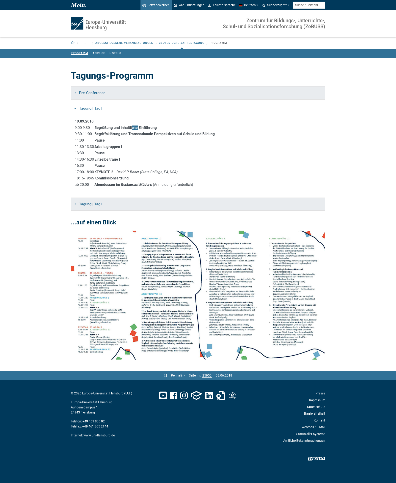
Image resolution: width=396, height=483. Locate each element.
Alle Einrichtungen (191, 5)
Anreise (99, 53)
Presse (320, 393)
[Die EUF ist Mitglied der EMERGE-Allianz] (232, 395)
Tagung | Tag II (91, 204)
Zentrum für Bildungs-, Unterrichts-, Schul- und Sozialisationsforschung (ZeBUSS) (274, 23)
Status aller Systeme (310, 434)
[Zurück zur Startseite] (98, 24)
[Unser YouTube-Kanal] (163, 395)
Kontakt (319, 420)
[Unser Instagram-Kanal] (184, 395)
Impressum (317, 400)
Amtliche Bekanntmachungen (304, 440)
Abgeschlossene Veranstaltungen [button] (124, 43)
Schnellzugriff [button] (277, 5)
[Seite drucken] (165, 375)
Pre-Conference (92, 93)
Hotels (115, 53)
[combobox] (309, 5)
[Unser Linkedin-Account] (209, 395)
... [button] (85, 43)
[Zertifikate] (220, 395)
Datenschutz (316, 407)
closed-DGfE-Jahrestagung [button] (181, 43)
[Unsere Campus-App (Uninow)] (196, 395)
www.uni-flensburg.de (99, 435)
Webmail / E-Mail (313, 427)
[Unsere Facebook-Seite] (173, 395)
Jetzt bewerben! (159, 5)
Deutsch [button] (250, 5)
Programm (79, 53)
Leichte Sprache (224, 5)
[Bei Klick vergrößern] (198, 295)
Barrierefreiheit (314, 413)
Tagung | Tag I (90, 108)
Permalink (178, 375)
